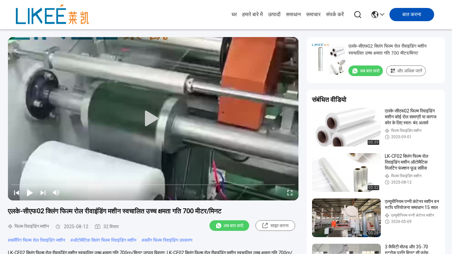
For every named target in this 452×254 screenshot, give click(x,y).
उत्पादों (274, 14)
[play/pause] (29, 192)
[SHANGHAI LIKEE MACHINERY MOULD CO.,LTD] (52, 14)
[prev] (16, 192)
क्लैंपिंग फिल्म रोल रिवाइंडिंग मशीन (38, 240)
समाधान (293, 14)
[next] (43, 192)
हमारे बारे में (252, 14)
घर (234, 14)
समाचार (313, 14)
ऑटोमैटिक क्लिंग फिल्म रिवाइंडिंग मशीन (104, 240)
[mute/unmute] (56, 192)
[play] (153, 118)
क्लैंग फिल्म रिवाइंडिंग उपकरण (168, 240)
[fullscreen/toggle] (289, 192)
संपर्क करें (335, 14)
